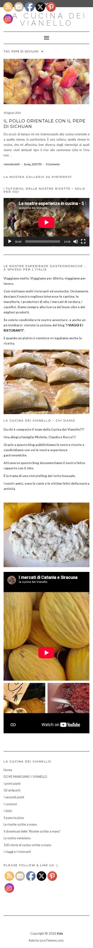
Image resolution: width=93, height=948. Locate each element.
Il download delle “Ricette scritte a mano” (32, 831)
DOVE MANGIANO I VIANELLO (25, 776)
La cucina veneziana (17, 838)
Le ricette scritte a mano (20, 824)
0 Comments (53, 164)
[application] (46, 222)
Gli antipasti (12, 790)
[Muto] (75, 241)
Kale (60, 933)
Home (8, 770)
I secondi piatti (12, 164)
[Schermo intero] (83, 241)
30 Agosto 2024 (12, 112)
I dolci (8, 811)
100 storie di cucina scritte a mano (27, 845)
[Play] (9, 241)
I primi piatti (12, 783)
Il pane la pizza (14, 818)
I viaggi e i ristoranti (17, 852)
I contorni (10, 804)
